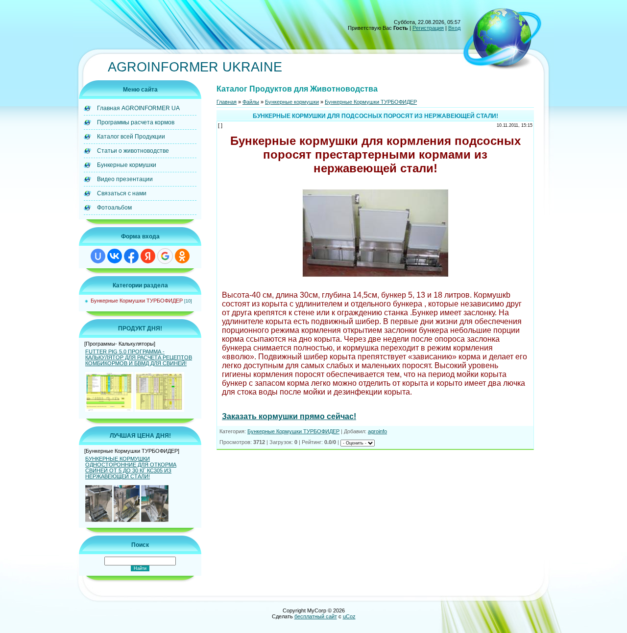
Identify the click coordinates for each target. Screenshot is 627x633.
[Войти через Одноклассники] (182, 256)
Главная (227, 102)
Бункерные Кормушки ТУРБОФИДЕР (137, 301)
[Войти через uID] (98, 256)
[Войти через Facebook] (131, 256)
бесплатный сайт (315, 616)
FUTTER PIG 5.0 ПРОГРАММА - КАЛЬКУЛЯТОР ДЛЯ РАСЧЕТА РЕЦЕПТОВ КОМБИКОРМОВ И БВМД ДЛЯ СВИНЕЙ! (138, 357)
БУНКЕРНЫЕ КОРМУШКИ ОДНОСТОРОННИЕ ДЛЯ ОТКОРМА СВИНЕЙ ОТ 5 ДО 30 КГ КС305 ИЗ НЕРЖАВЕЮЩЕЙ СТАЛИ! (130, 467)
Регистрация (428, 28)
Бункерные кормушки (292, 102)
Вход (454, 28)
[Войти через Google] (165, 256)
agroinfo (377, 431)
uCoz (349, 616)
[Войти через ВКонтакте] (114, 256)
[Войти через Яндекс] (148, 256)
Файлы (250, 102)
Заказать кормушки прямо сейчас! (289, 416)
